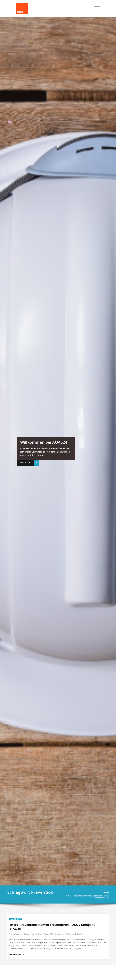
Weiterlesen (15, 954)
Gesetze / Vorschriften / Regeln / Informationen (44, 934)
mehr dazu (25, 463)
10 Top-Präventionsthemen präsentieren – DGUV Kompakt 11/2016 (88, 896)
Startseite (105, 892)
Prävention (80, 934)
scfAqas (16, 934)
